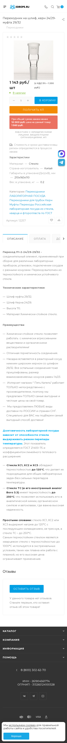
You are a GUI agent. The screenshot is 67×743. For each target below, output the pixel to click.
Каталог (9, 631)
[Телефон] (46, 7)
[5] (21, 37)
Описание (15, 238)
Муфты (14, 204)
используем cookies (22, 725)
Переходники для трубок (26, 200)
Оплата (40, 238)
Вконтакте (24, 693)
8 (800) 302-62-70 (33, 670)
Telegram (33, 693)
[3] (14, 37)
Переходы (27, 204)
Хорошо (16, 736)
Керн (48, 200)
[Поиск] (52, 7)
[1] (7, 37)
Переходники (35, 191)
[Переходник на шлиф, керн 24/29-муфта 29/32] (33, 60)
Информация (13, 648)
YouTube (43, 693)
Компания (11, 639)
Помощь (10, 657)
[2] (10, 37)
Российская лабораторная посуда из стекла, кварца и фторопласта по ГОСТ (31, 209)
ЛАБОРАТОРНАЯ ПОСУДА (27, 196)
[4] (17, 37)
